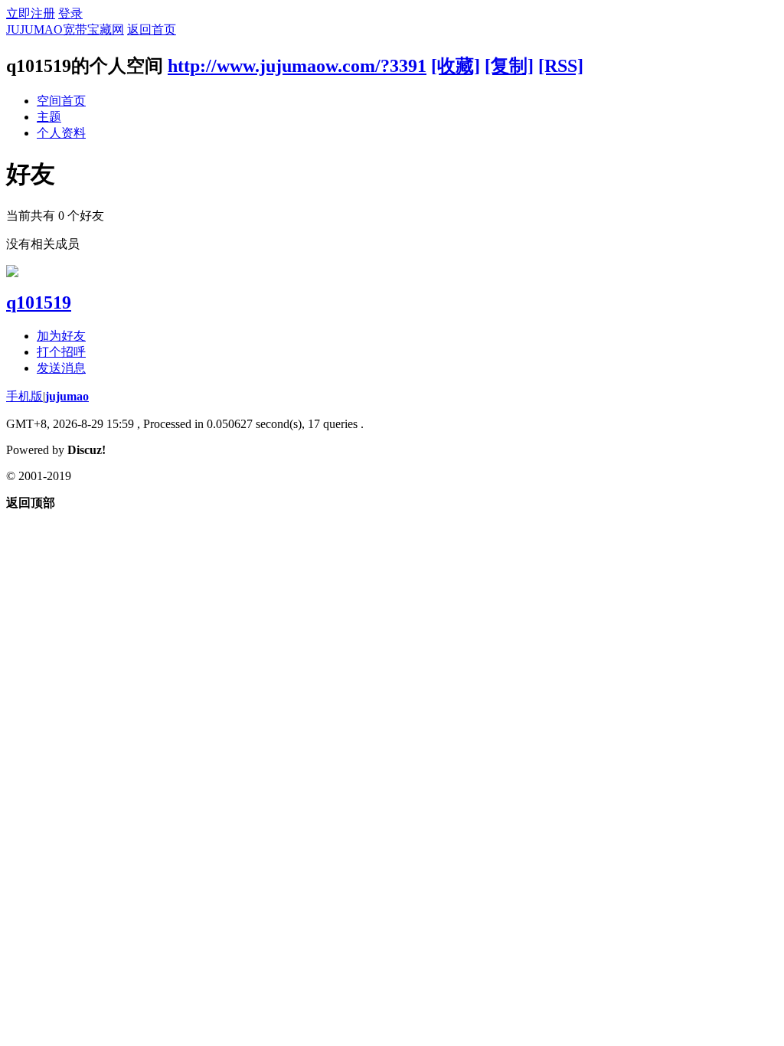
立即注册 (30, 13)
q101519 (38, 302)
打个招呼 (61, 351)
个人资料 (61, 132)
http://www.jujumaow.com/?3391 (297, 66)
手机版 (24, 396)
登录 (70, 13)
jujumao (67, 396)
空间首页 (61, 100)
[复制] (509, 66)
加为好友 (61, 335)
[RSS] (560, 66)
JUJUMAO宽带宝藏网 (65, 29)
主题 (49, 116)
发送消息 (61, 367)
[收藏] (455, 66)
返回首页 (151, 29)
